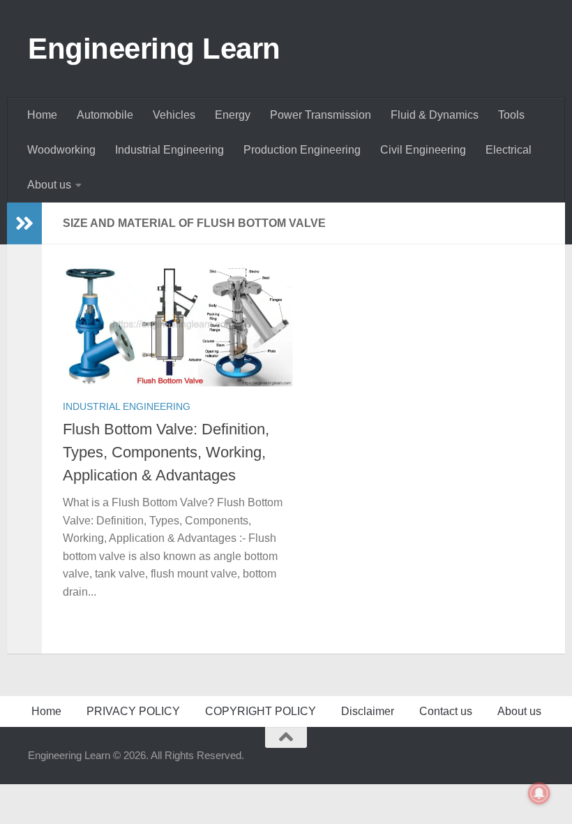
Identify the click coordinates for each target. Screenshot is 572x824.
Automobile (105, 115)
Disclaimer (367, 711)
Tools (511, 115)
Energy (232, 115)
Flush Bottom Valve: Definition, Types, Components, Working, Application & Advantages (166, 452)
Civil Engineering (423, 150)
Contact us (445, 711)
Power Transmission (320, 115)
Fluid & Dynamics (435, 115)
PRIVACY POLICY (133, 711)
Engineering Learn (154, 48)
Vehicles (174, 115)
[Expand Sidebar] (24, 223)
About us (49, 185)
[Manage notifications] (539, 793)
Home (42, 115)
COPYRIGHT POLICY (260, 711)
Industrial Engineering (169, 150)
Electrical (509, 150)
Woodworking (61, 150)
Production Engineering (302, 150)
